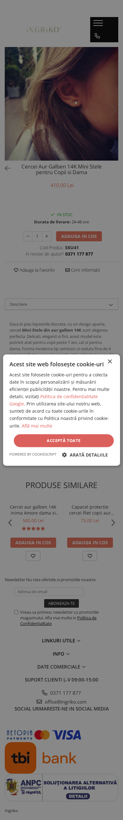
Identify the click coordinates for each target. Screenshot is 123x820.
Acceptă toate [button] (63, 440)
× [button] (109, 361)
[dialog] (61, 410)
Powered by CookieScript (32, 454)
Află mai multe (37, 426)
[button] (85, 455)
